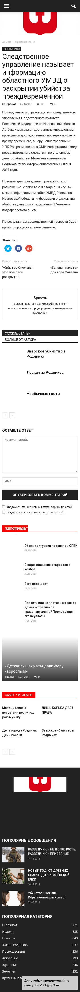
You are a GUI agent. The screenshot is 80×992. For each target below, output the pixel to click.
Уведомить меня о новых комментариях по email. (40, 507)
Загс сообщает (36, 584)
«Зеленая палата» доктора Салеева (64, 270)
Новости (8, 938)
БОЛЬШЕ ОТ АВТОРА (20, 339)
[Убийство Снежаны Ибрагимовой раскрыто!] (13, 898)
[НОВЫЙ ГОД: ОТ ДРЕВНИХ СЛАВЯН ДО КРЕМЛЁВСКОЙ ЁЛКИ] (13, 876)
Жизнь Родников (15, 945)
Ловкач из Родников (45, 372)
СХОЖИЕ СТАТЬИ (17, 333)
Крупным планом (15, 978)
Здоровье (9, 965)
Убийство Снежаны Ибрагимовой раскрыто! (17, 272)
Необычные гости (43, 393)
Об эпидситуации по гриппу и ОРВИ (51, 546)
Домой (6, 42)
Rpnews (11, 103)
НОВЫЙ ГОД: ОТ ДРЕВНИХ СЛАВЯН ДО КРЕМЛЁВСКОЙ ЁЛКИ (49, 875)
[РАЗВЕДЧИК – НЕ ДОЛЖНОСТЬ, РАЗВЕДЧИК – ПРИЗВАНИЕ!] (13, 854)
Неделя (7, 931)
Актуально (10, 958)
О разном (9, 925)
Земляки (8, 971)
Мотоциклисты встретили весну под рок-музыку (18, 712)
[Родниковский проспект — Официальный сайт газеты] (40, 23)
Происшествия (12, 48)
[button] (74, 6)
